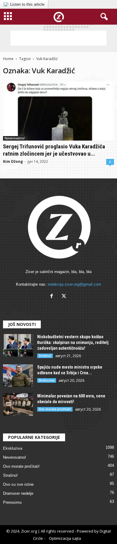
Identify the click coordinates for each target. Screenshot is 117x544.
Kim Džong (13, 161)
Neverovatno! (14, 138)
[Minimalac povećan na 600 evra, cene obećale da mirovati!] (18, 404)
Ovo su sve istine (18, 484)
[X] (64, 296)
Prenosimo (12, 502)
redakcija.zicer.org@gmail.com (74, 284)
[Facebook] (53, 296)
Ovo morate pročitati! (55, 409)
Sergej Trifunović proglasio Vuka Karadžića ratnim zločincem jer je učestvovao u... (54, 150)
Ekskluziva (47, 380)
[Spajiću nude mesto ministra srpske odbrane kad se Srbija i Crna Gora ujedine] (18, 375)
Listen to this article (27, 4)
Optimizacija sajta (65, 538)
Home (8, 58)
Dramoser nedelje (18, 493)
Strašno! (45, 356)
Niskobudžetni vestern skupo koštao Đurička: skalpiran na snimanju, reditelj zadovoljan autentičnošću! (73, 342)
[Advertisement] (58, 38)
